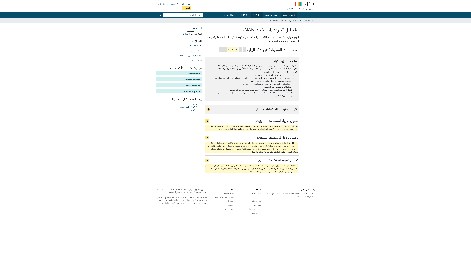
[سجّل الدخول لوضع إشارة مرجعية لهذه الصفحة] (297, 29)
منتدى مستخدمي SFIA (223, 197)
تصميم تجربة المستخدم (192, 79)
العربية (187, 8)
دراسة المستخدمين (194, 73)
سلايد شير (228, 209)
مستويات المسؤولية (195, 50)
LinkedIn (228, 193)
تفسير (195, 104)
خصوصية (257, 205)
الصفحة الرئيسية (289, 15)
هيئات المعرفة (197, 60)
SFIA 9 (244, 15)
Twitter (229, 201)
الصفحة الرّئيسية (307, 20)
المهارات (289, 20)
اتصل (259, 197)
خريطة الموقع (256, 201)
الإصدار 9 (186, 34)
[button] (279, 15)
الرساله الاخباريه (164, 4)
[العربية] (301, 4)
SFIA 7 (194, 109)
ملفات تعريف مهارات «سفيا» (191, 55)
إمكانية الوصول (255, 213)
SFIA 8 (256, 15)
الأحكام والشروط (255, 209)
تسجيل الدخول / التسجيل (180, 4)
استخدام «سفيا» (271, 15)
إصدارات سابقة (229, 15)
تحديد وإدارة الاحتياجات (192, 91)
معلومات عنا (256, 193)
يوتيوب (229, 205)
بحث (159, 15)
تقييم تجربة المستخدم (193, 85)
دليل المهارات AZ (196, 45)
